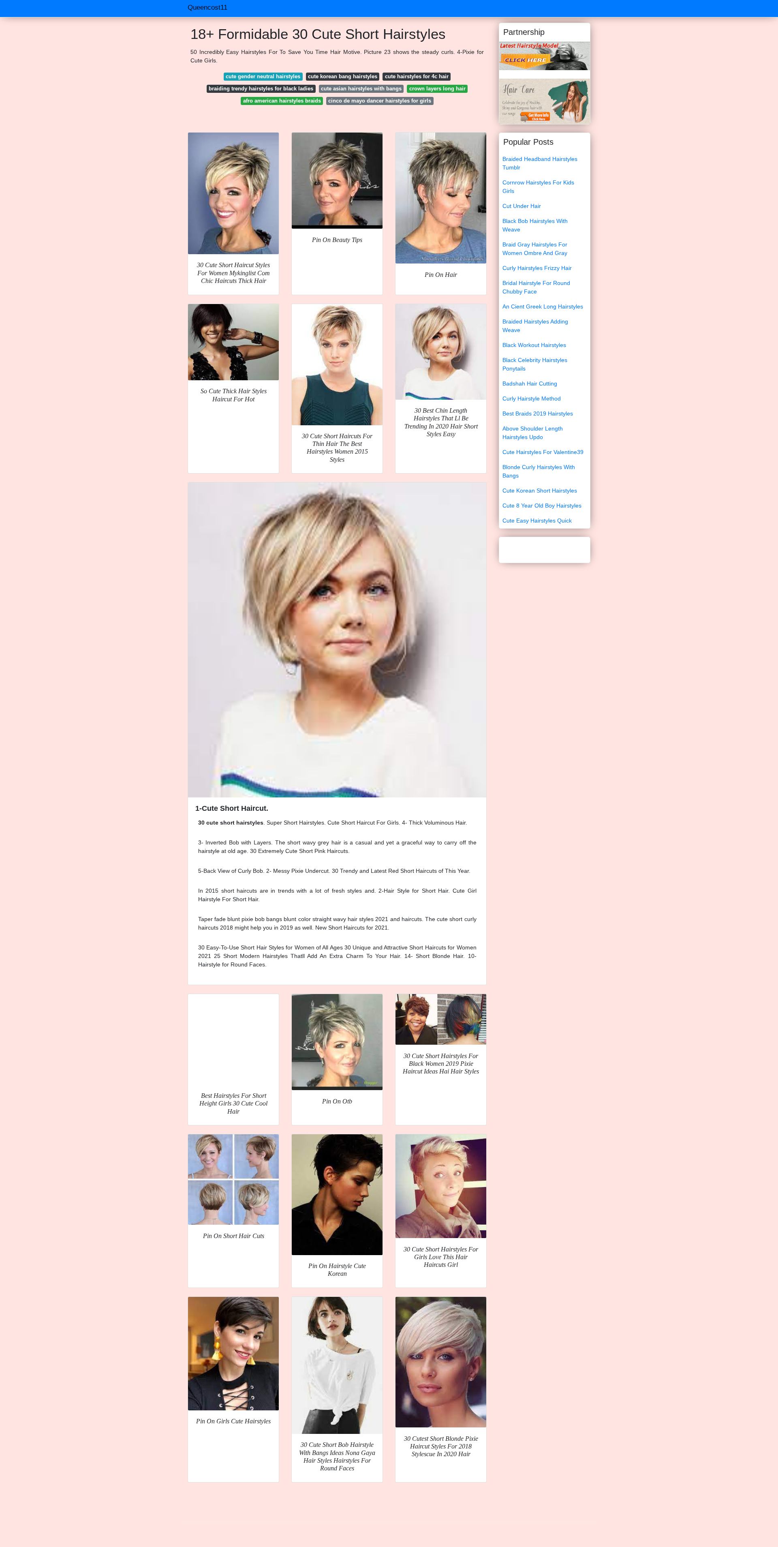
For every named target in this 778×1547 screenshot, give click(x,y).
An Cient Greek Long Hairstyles (542, 306)
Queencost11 (207, 7)
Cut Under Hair (521, 206)
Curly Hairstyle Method (531, 398)
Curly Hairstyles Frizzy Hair (537, 268)
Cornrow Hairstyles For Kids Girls (538, 186)
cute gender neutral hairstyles (263, 76)
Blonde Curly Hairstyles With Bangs (538, 471)
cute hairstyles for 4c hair (417, 76)
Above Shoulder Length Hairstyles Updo (532, 432)
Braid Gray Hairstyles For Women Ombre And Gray (534, 248)
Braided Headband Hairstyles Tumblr (539, 163)
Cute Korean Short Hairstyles (539, 490)
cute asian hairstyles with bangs (361, 89)
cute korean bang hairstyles (342, 76)
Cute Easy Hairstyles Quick (537, 520)
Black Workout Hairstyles (534, 345)
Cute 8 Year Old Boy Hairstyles (541, 505)
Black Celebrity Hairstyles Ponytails (534, 364)
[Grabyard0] (544, 55)
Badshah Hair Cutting (529, 383)
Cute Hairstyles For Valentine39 (543, 452)
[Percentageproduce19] (544, 101)
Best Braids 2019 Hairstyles (537, 413)
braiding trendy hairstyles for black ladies (261, 89)
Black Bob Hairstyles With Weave (535, 225)
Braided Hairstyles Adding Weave (535, 325)
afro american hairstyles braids (282, 101)
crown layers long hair (437, 89)
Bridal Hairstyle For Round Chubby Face (536, 287)
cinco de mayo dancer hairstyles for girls (379, 101)
